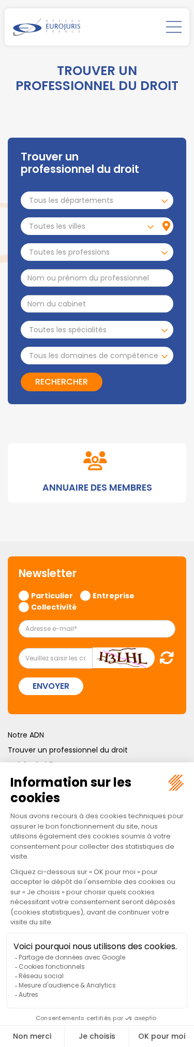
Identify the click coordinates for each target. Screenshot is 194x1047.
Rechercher (61, 382)
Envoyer (51, 686)
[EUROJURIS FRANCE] (46, 27)
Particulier (52, 595)
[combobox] (97, 200)
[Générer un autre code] (164, 657)
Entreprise (114, 595)
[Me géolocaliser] (166, 226)
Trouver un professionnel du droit (68, 750)
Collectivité (54, 606)
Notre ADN (26, 735)
